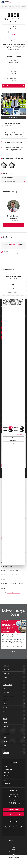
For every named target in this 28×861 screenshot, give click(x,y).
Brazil (5, 679)
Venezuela (6, 754)
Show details (19, 434)
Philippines (6, 724)
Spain (12, 6)
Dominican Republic (8, 697)
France (5, 701)
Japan (4, 716)
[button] (4, 165)
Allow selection (13, 440)
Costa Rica (6, 694)
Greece (5, 705)
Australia (6, 671)
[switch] (22, 427)
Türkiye (5, 747)
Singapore (6, 735)
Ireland (5, 709)
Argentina (6, 667)
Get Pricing (7, 777)
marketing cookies (15, 244)
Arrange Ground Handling (13, 815)
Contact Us (6, 86)
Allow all (13, 437)
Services (6, 774)
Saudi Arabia (6, 731)
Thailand (5, 743)
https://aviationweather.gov (13, 593)
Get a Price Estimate (13, 811)
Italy (4, 713)
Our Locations (8, 771)
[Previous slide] (9, 653)
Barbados (6, 675)
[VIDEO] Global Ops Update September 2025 (11, 636)
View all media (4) (14, 117)
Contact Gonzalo (13, 225)
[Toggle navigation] (24, 2)
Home (2, 6)
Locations (7, 6)
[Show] (24, 667)
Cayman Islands (7, 686)
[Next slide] (18, 653)
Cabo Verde (6, 682)
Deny (13, 443)
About (5, 782)
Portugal (6, 728)
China (4, 690)
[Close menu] (13, 855)
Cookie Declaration (13, 853)
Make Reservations (9, 779)
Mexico (5, 720)
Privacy (13, 851)
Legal (13, 849)
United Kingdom (7, 750)
